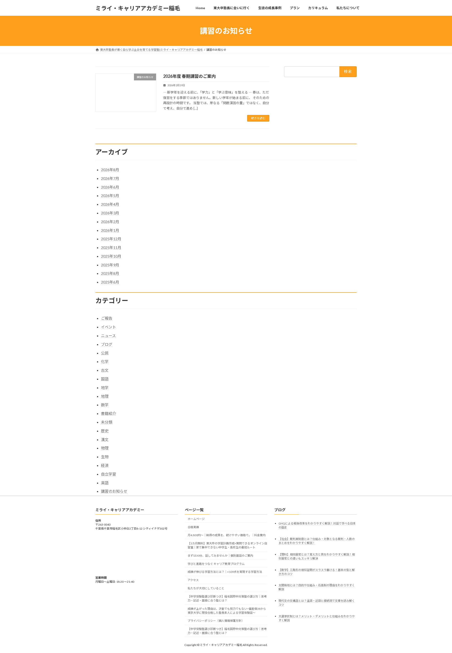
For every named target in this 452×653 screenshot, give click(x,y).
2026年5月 (110, 195)
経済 (105, 465)
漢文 (105, 439)
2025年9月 (110, 265)
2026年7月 (110, 178)
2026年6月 (110, 187)
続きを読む (258, 118)
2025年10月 (111, 256)
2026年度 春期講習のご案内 (189, 76)
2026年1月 (110, 230)
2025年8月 (110, 273)
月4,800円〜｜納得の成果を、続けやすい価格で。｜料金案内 (227, 535)
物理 (105, 448)
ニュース (108, 335)
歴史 (105, 431)
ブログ (106, 344)
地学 (105, 387)
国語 (105, 379)
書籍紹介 (108, 413)
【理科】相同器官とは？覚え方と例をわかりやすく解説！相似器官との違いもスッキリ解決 (316, 556)
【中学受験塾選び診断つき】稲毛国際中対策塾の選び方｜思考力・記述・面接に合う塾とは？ (227, 598)
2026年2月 (110, 221)
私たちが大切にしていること (206, 588)
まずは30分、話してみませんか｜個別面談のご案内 (220, 555)
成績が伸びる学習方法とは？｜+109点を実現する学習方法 (225, 572)
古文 (105, 370)
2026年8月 (110, 169)
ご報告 (106, 318)
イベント (108, 327)
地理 (105, 396)
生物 (105, 456)
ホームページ (196, 519)
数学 (105, 404)
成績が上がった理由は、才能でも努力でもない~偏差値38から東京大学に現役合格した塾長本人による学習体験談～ (227, 610)
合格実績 (193, 527)
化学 (105, 361)
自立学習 (108, 474)
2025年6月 (110, 282)
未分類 (106, 422)
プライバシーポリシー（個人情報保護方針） (216, 621)
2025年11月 (111, 247)
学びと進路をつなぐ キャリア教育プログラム (216, 564)
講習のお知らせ (114, 491)
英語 (105, 482)
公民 (105, 353)
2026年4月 (110, 204)
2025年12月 (111, 238)
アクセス (193, 580)
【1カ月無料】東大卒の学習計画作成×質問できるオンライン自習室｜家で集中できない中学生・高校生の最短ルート (227, 545)
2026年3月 (110, 213)
